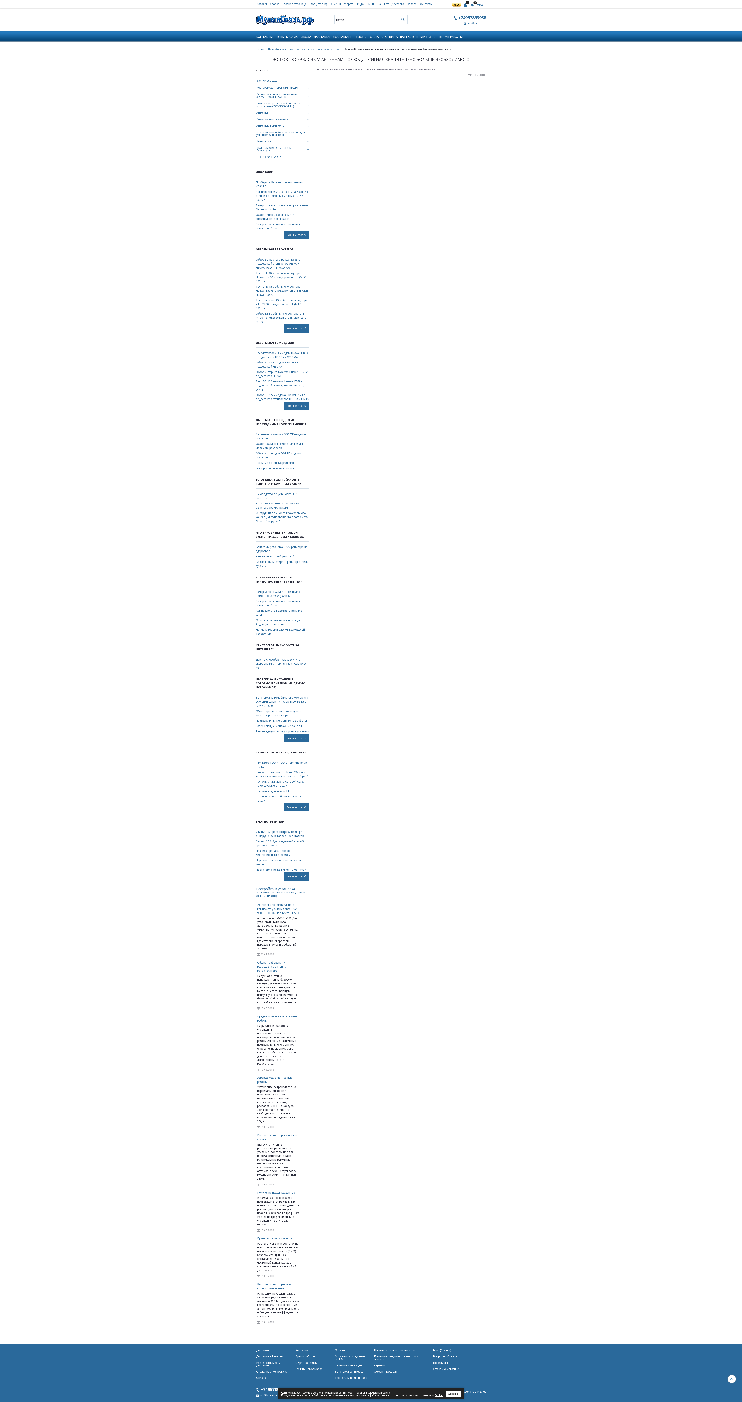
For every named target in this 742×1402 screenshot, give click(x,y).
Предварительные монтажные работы (281, 720)
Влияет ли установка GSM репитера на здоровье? (281, 549)
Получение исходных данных (276, 1192)
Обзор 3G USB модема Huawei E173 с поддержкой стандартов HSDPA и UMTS (282, 397)
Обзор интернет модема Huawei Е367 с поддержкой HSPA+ (282, 374)
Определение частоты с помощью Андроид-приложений (278, 622)
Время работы (451, 37)
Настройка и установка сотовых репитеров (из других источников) (304, 49)
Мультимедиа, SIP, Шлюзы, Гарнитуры (274, 149)
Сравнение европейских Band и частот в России (282, 798)
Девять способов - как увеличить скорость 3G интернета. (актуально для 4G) (282, 663)
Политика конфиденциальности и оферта (396, 1357)
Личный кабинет (378, 4)
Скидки (360, 4)
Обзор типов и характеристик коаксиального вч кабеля (275, 217)
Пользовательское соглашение (395, 1350)
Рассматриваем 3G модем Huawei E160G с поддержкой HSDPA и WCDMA (282, 355)
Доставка (397, 4)
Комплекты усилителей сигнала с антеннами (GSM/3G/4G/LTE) (278, 105)
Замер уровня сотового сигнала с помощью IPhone (278, 226)
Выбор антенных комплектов (275, 468)
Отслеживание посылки (272, 1371)
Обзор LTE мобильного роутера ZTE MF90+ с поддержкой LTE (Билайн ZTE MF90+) (281, 318)
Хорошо (453, 1393)
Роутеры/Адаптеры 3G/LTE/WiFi (277, 87)
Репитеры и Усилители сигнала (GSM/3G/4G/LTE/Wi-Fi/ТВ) (276, 95)
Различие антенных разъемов (275, 463)
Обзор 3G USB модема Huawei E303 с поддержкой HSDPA (280, 364)
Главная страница (294, 4)
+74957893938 (472, 17)
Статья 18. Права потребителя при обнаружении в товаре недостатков (280, 834)
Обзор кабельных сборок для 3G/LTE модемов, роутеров (280, 446)
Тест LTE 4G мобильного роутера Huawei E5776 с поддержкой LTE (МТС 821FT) (281, 277)
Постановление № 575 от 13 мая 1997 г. (282, 869)
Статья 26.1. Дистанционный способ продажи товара (280, 843)
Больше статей (297, 235)
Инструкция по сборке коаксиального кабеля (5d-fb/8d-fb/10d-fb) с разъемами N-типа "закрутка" (282, 517)
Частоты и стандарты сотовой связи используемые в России (280, 783)
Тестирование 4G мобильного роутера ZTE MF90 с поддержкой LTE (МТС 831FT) (281, 304)
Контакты (425, 4)
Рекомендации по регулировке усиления (282, 731)
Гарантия (380, 1365)
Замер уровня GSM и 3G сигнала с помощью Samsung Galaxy (278, 594)
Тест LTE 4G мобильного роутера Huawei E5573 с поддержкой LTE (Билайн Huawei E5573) (282, 290)
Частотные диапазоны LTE (273, 791)
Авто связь (263, 141)
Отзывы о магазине (446, 1369)
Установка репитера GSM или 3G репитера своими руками (277, 505)
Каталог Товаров (268, 4)
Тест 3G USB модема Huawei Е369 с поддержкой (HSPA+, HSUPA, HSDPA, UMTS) (280, 385)
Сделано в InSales (474, 1391)
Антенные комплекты (270, 125)
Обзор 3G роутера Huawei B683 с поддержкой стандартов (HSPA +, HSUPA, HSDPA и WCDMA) (278, 263)
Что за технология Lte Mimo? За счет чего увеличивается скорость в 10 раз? (282, 774)
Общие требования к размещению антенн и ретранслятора (279, 713)
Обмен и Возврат (341, 4)
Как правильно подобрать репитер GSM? (279, 613)
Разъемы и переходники (272, 119)
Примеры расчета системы (275, 1238)
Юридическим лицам (348, 1365)
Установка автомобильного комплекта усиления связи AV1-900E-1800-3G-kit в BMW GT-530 (282, 701)
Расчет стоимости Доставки (268, 1364)
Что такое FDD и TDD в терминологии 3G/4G (281, 765)
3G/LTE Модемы (267, 81)
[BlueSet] (285, 18)
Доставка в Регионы (350, 37)
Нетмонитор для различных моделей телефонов (280, 631)
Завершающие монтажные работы (279, 726)
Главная (260, 49)
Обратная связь (306, 1363)
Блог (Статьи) (318, 4)
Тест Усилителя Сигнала (351, 1378)
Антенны (262, 112)
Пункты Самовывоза (293, 37)
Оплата (412, 4)
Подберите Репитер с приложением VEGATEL (279, 184)
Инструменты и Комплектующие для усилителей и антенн (280, 133)
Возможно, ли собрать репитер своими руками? (282, 564)
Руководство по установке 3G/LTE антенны (278, 496)
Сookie (439, 1395)
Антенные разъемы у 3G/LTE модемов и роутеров (282, 436)
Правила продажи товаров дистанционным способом (273, 853)
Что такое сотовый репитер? (275, 556)
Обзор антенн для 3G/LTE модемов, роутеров (279, 455)
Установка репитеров (349, 1371)
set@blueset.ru (476, 23)
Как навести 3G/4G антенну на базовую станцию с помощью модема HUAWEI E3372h (282, 196)
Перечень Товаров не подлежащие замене (279, 862)
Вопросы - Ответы (445, 1356)
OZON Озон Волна (268, 157)
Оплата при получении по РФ (410, 37)
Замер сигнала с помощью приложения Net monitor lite (282, 207)
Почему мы (440, 1363)
